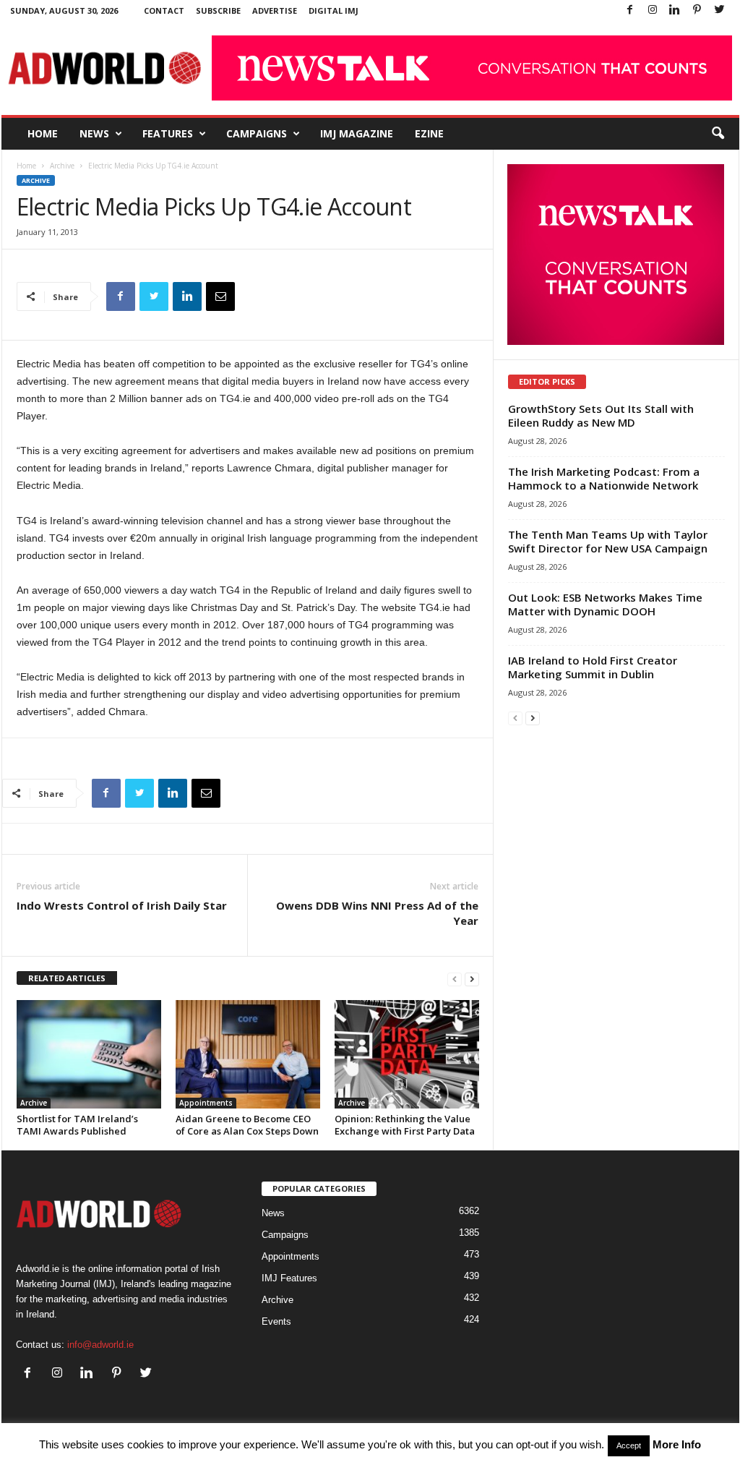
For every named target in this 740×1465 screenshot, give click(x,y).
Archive (62, 166)
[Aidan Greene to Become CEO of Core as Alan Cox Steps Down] (248, 1054)
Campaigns (256, 133)
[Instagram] (652, 10)
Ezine (429, 133)
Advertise (274, 10)
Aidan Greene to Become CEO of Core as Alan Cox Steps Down (247, 1124)
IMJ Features (289, 1278)
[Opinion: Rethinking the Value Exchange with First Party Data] (407, 1054)
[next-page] (472, 978)
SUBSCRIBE (218, 10)
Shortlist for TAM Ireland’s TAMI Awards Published (77, 1124)
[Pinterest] (697, 10)
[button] (717, 134)
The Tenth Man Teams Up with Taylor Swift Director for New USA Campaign (607, 541)
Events (276, 1321)
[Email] (220, 296)
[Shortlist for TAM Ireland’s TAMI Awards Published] (89, 1054)
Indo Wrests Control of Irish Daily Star (122, 905)
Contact (164, 10)
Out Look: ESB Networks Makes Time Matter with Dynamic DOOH (605, 604)
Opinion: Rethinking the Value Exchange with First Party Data (405, 1124)
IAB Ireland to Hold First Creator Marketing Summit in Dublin (592, 667)
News (94, 133)
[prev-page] (454, 978)
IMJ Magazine (356, 133)
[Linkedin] (675, 10)
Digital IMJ (333, 10)
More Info (677, 1444)
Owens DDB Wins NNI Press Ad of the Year (377, 913)
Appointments (206, 1103)
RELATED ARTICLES (67, 978)
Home (42, 133)
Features (167, 133)
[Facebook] (630, 10)
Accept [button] (628, 1445)
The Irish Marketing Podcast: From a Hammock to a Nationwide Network (604, 478)
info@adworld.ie (100, 1344)
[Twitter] (719, 10)
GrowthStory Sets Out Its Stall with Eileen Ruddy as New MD (601, 415)
